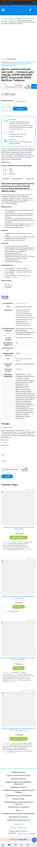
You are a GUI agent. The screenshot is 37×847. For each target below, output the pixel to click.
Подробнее (19, 606)
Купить (21, 109)
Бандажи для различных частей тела (20, 62)
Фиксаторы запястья (18, 779)
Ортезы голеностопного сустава (18, 775)
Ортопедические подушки (18, 817)
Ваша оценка (5, 440)
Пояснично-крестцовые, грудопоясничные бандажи (18, 791)
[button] (34, 839)
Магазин (10, 18)
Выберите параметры (19, 537)
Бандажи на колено (18, 772)
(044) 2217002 (18, 824)
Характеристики (17, 179)
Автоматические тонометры (18, 807)
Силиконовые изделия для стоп (18, 820)
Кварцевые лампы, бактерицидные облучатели (18, 783)
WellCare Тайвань (21, 303)
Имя (3, 455)
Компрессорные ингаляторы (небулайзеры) (18, 814)
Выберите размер (7, 100)
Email (3, 461)
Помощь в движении (24, 64)
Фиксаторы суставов (29, 18)
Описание (6, 179)
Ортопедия (17, 18)
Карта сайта (23, 839)
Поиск (33, 3)
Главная (3, 18)
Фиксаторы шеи (18, 799)
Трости (18, 810)
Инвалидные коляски (18, 787)
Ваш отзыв (5, 445)
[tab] (5, 178)
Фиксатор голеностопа (9, 20)
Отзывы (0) (29, 179)
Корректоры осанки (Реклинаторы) (18, 795)
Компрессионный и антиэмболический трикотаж (18, 803)
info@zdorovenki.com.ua (18, 828)
